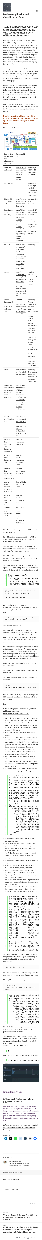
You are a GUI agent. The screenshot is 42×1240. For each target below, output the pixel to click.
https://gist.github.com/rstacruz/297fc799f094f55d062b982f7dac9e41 (21, 309)
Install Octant (22, 1039)
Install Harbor (13, 565)
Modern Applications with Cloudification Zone (17, 16)
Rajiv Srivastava (19, 1172)
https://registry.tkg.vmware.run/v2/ (16, 713)
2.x (27, 725)
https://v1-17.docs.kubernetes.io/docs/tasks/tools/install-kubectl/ (21, 277)
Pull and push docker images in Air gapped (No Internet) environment (20, 1127)
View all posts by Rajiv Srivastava (18, 1165)
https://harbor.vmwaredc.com (16, 605)
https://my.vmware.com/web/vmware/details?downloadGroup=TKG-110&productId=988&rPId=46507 (21, 426)
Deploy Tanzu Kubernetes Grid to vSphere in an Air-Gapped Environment (19, 90)
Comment (32, 1203)
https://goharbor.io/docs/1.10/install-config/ (21, 372)
